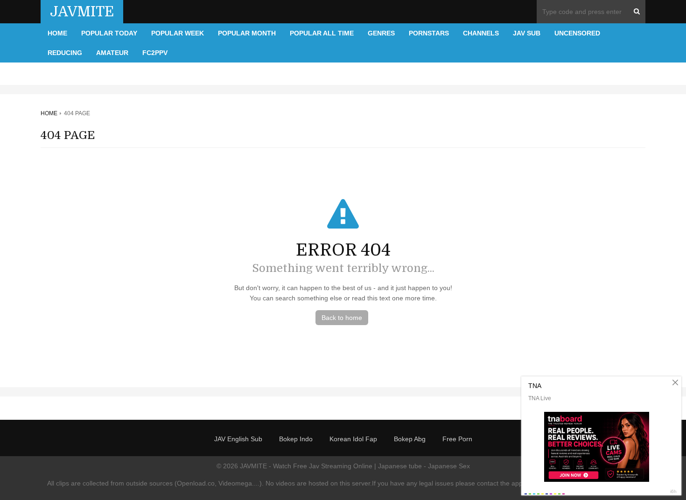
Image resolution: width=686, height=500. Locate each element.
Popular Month (247, 33)
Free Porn (457, 439)
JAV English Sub (238, 439)
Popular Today (109, 33)
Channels (481, 33)
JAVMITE (82, 12)
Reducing (65, 52)
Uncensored (577, 33)
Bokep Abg (410, 439)
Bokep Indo (296, 439)
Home (57, 33)
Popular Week (177, 33)
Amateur (112, 52)
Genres (381, 33)
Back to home (342, 317)
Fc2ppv (155, 52)
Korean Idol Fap (353, 439)
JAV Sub (526, 33)
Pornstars (429, 33)
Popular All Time (322, 33)
